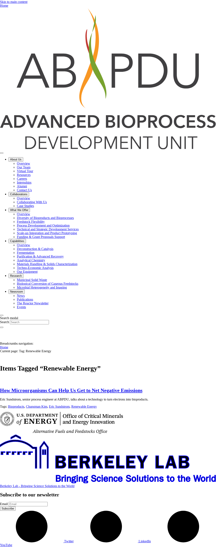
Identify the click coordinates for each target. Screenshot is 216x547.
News (21, 295)
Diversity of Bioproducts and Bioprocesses (45, 218)
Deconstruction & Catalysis (35, 249)
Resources (24, 175)
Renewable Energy (84, 406)
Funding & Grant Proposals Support (41, 237)
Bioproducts (16, 406)
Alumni (22, 186)
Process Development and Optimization (43, 225)
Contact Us (24, 190)
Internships (24, 182)
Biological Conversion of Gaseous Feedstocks (47, 283)
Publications (25, 299)
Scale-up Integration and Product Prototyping (47, 233)
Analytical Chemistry (31, 260)
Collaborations (18, 194)
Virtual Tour (25, 171)
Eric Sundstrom (59, 406)
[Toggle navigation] (1, 153)
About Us (16, 159)
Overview (23, 163)
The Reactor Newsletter (33, 303)
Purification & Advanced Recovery (40, 256)
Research (16, 275)
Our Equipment (27, 271)
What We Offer (19, 210)
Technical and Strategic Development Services (48, 229)
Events (21, 307)
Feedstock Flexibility (31, 221)
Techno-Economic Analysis (35, 268)
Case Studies (25, 206)
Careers (22, 178)
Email (4, 504)
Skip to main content (13, 2)
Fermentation (25, 252)
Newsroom (16, 291)
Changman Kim (36, 406)
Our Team (23, 167)
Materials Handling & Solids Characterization (47, 264)
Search (4, 322)
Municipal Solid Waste (32, 280)
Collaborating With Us (32, 202)
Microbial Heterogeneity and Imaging (42, 287)
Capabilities (17, 241)
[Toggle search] (1, 315)
